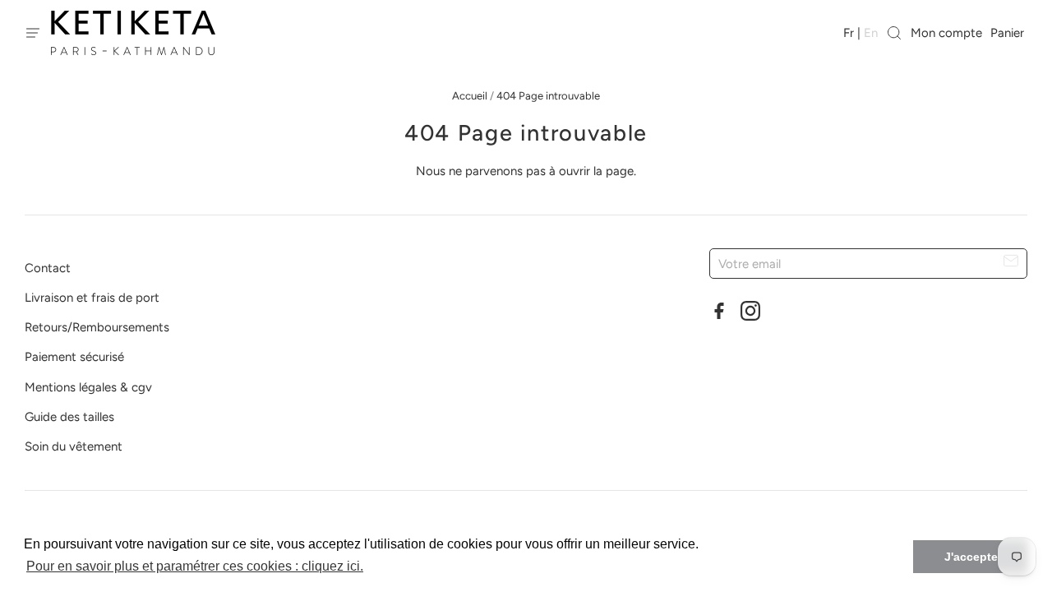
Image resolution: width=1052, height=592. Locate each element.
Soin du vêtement (73, 446)
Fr (848, 32)
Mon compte (946, 32)
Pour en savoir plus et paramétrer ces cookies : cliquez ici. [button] (194, 566)
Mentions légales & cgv (88, 387)
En (871, 32)
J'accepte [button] (971, 556)
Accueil (469, 96)
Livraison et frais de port (92, 297)
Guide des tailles (69, 416)
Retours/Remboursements (97, 327)
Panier (1008, 32)
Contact (48, 268)
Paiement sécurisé (74, 356)
